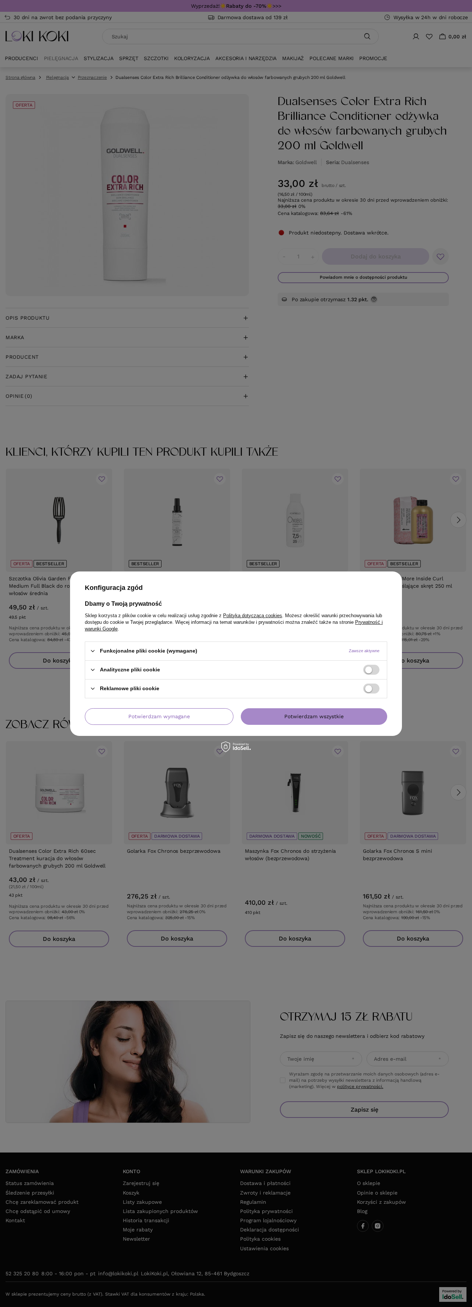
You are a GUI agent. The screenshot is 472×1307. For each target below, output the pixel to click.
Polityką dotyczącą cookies (252, 615)
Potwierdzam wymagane (159, 716)
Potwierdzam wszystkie (314, 716)
